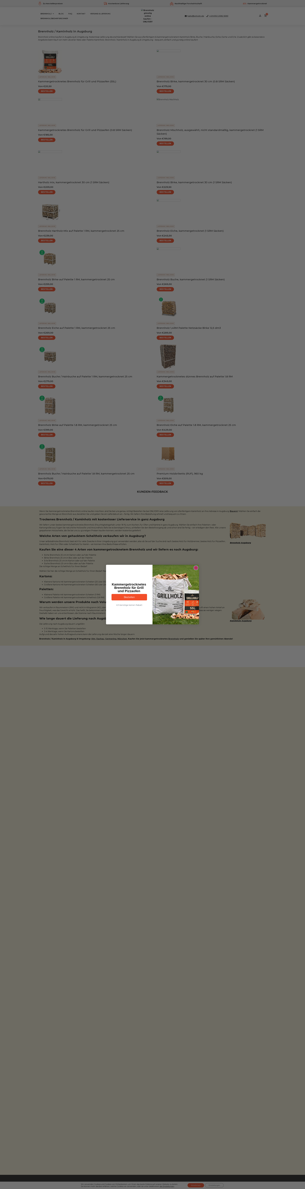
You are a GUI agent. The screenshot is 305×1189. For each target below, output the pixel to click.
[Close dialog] (196, 568)
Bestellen (129, 597)
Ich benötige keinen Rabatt (129, 605)
